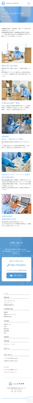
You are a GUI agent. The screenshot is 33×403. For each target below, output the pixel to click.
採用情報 (6, 341)
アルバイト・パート (9, 344)
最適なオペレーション (10, 314)
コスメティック (8, 303)
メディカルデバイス (9, 300)
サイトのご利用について (11, 369)
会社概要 (6, 330)
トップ (6, 293)
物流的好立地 (7, 316)
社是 (5, 326)
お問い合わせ (18, 275)
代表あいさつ (7, 324)
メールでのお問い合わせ (11, 358)
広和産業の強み (8, 309)
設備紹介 (6, 337)
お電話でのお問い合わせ (11, 361)
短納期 (6, 312)
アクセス (6, 367)
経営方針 (6, 328)
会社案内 (6, 321)
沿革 (5, 333)
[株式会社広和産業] (10, 2)
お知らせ (6, 348)
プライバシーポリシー (10, 372)
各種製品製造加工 (9, 305)
